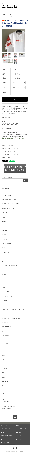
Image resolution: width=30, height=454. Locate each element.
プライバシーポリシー (5, 442)
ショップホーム (4, 425)
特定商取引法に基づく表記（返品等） (12, 148)
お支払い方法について (5, 428)
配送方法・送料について (21, 428)
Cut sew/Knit (9, 16)
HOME (3, 14)
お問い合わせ (18, 425)
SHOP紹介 (3, 432)
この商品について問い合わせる (10, 154)
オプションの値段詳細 (8, 145)
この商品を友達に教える (8, 151)
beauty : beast (10, 14)
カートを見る (18, 439)
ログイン (2, 439)
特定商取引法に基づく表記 (6, 435)
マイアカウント (19, 435)
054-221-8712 (5, 402)
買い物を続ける (6, 157)
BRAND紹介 (18, 432)
